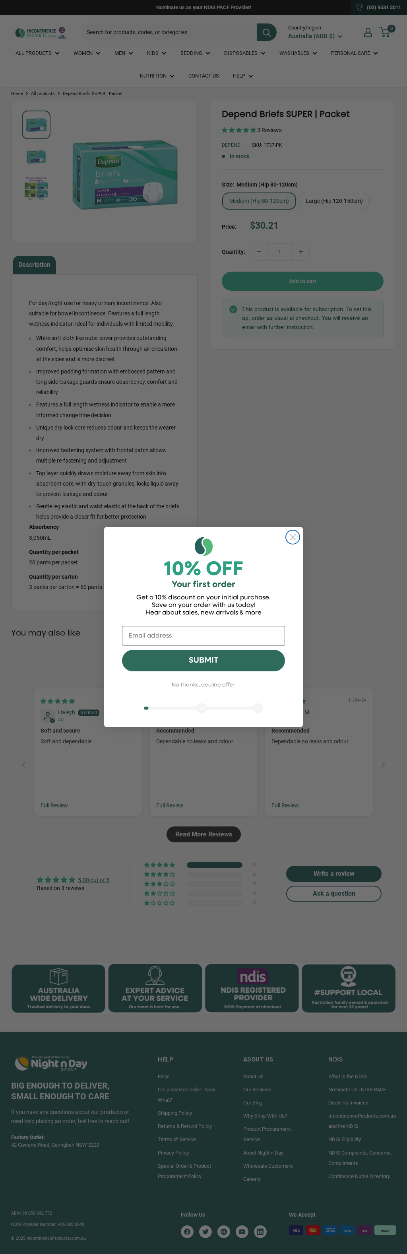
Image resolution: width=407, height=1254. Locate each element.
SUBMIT (203, 661)
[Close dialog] (293, 537)
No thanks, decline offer (203, 685)
